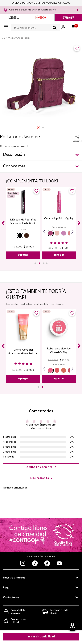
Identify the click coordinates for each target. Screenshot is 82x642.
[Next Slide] (79, 223)
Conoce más (14, 166)
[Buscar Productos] (54, 27)
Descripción (14, 155)
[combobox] (35, 27)
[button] (20, 235)
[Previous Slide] (3, 223)
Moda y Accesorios (19, 38)
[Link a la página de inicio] (3, 37)
